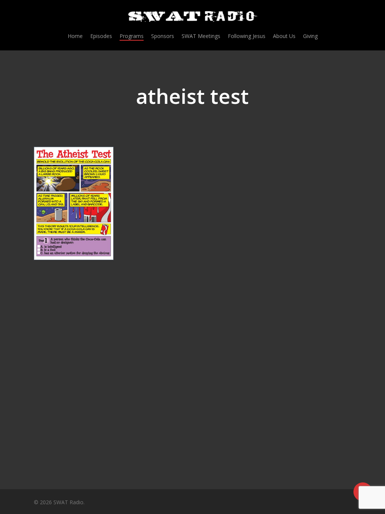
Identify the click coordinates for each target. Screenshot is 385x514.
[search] (346, 16)
